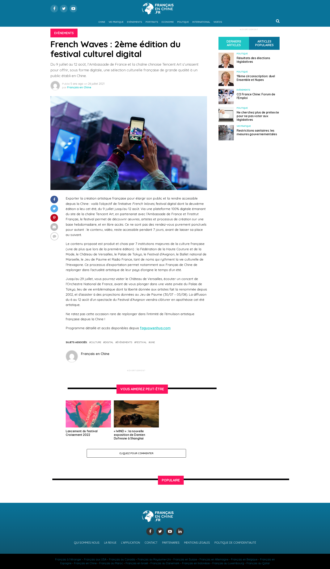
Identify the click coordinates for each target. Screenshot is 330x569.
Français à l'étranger (68, 559)
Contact (151, 542)
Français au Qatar (258, 563)
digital (109, 342)
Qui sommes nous (86, 542)
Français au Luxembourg (228, 563)
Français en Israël (137, 563)
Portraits (152, 21)
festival (141, 342)
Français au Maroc (111, 563)
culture (96, 342)
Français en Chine (79, 87)
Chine (101, 21)
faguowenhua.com (155, 328)
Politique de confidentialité (235, 542)
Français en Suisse (185, 559)
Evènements (134, 21)
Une (152, 342)
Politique (183, 21)
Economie (168, 21)
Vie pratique (116, 21)
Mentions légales (197, 542)
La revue (110, 542)
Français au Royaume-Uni (154, 559)
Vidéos (218, 21)
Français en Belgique (244, 559)
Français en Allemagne (214, 559)
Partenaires (171, 542)
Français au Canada (122, 559)
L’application (130, 542)
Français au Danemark (165, 563)
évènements (124, 342)
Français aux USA (95, 559)
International (201, 21)
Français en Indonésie (196, 563)
